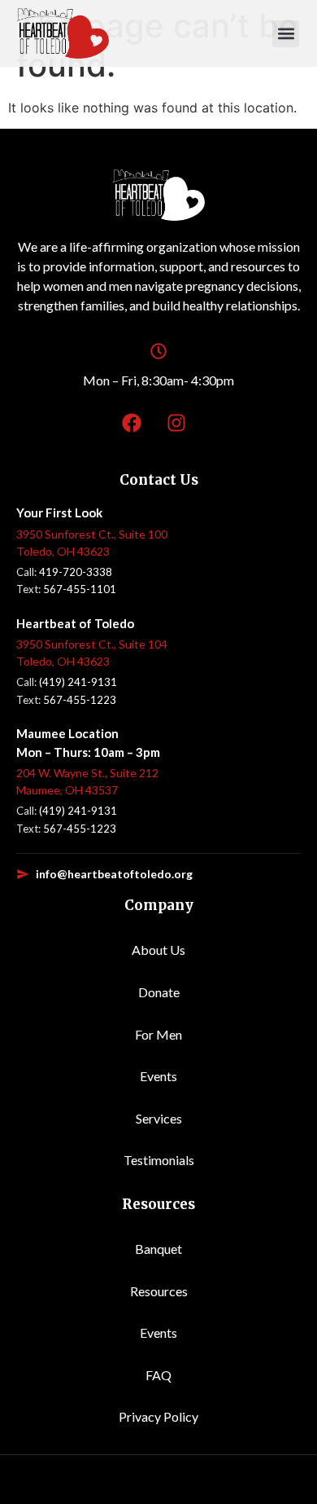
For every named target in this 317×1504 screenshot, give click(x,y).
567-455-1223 (79, 699)
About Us (158, 949)
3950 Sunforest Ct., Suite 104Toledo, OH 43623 (91, 652)
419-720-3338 (75, 571)
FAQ (158, 1375)
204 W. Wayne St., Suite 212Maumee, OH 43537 (87, 781)
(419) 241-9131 (78, 681)
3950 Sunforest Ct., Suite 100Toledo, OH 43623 (91, 542)
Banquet (158, 1248)
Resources (159, 1291)
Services (159, 1118)
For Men (158, 1034)
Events (158, 1076)
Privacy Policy (158, 1416)
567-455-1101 (79, 589)
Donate (159, 992)
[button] (285, 33)
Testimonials (159, 1160)
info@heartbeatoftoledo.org (114, 874)
